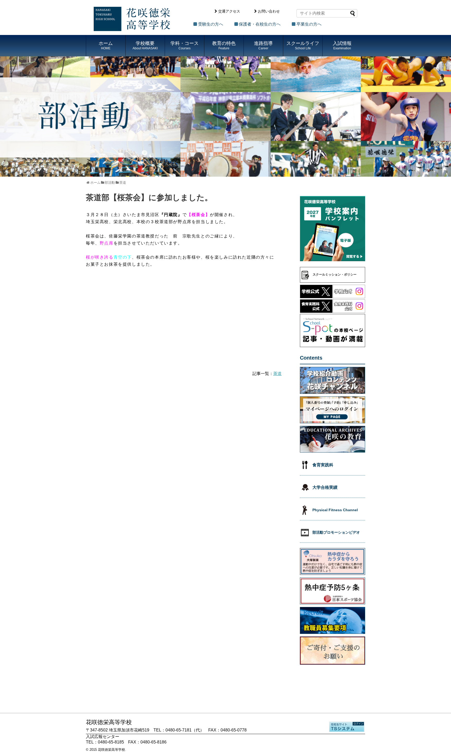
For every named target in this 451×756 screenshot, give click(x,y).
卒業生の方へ (309, 24)
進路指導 (263, 45)
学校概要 (145, 45)
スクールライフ (302, 45)
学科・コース (184, 45)
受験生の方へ (210, 24)
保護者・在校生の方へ (260, 24)
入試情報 (342, 45)
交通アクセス (229, 11)
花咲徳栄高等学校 (111, 750)
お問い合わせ (269, 11)
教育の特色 (224, 45)
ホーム (106, 45)
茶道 (277, 373)
